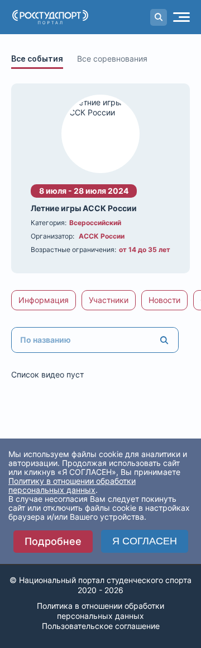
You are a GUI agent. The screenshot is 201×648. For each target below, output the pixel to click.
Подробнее (53, 541)
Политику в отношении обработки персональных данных (72, 485)
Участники (108, 300)
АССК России (102, 236)
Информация (43, 300)
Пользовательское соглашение (101, 626)
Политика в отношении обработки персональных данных (100, 611)
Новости (164, 300)
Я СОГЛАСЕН (144, 541)
